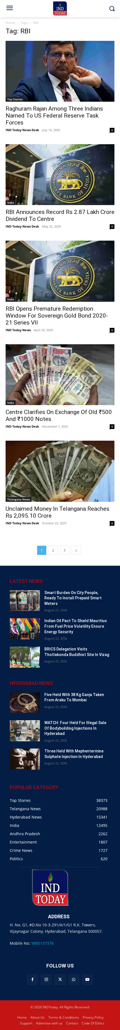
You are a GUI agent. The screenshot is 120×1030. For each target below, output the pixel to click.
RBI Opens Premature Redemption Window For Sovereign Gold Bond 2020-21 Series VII (57, 315)
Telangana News (18, 499)
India (10, 202)
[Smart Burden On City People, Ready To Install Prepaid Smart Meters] (25, 600)
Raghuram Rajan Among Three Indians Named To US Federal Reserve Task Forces (54, 115)
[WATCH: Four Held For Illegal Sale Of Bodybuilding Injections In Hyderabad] (25, 730)
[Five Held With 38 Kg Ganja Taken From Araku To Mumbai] (25, 702)
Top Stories (15, 99)
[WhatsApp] (73, 979)
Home (10, 22)
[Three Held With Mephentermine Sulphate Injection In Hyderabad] (25, 759)
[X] (59, 979)
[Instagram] (46, 979)
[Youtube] (87, 979)
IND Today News (18, 330)
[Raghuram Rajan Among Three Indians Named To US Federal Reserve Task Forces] (60, 71)
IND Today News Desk (22, 130)
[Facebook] (32, 979)
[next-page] (76, 550)
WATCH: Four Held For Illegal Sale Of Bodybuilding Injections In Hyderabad (75, 728)
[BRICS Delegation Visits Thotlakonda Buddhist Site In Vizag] (25, 657)
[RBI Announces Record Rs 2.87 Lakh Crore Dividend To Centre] (60, 174)
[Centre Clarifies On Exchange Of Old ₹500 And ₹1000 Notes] (60, 374)
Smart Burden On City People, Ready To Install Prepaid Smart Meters (73, 598)
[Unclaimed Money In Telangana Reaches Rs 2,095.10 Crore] (60, 471)
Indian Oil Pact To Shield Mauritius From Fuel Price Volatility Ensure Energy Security (75, 626)
